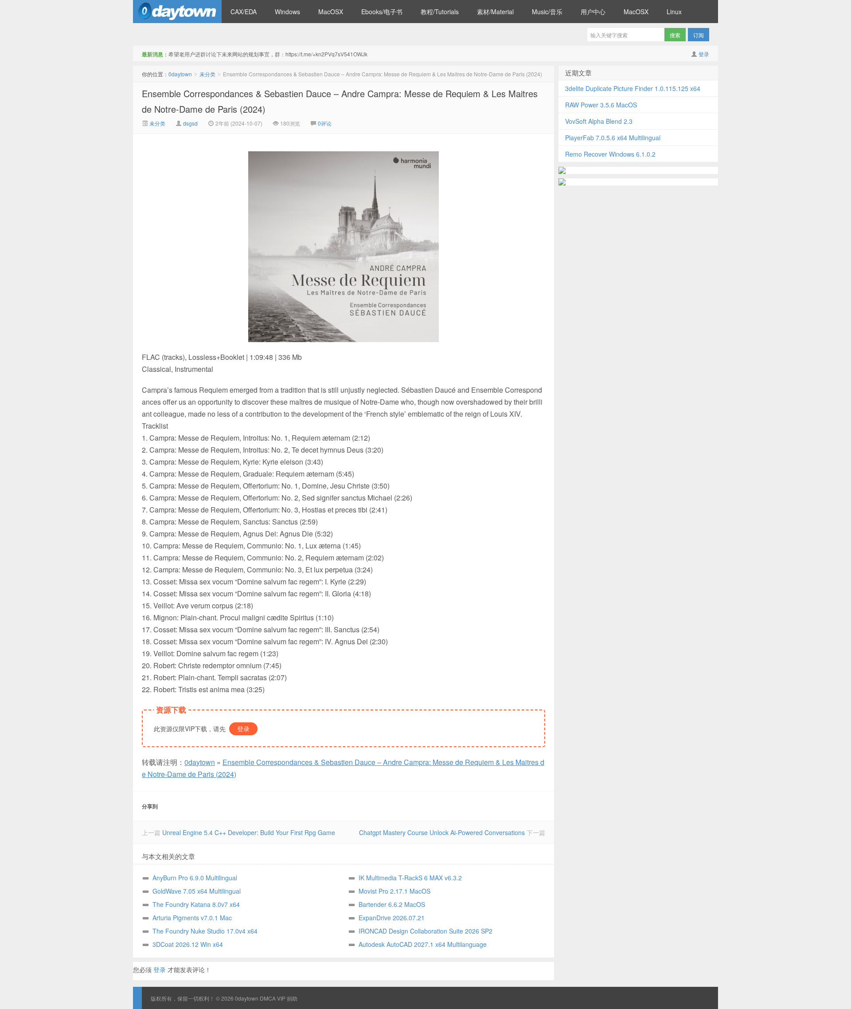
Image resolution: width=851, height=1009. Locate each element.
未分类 (207, 74)
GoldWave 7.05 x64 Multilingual (196, 891)
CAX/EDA (243, 11)
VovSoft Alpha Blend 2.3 (598, 121)
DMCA (268, 998)
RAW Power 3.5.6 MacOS (601, 104)
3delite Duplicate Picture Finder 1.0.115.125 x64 (632, 88)
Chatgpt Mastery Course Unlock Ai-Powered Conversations (442, 832)
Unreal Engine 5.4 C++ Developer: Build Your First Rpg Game (248, 832)
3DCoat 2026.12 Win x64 (187, 944)
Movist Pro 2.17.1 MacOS (394, 891)
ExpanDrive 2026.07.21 (392, 917)
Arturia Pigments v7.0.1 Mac (192, 917)
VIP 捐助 (287, 998)
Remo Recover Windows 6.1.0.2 (610, 154)
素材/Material (495, 11)
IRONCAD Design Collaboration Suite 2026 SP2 (425, 930)
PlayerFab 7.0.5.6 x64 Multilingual (612, 137)
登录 (704, 54)
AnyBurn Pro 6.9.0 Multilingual (194, 877)
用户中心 (593, 11)
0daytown (177, 11)
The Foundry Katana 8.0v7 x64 (196, 904)
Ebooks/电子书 (381, 11)
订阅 (698, 35)
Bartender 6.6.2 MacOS (392, 904)
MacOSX (330, 11)
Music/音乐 (547, 11)
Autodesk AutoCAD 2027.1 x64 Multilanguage (423, 944)
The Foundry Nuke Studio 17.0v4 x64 (205, 930)
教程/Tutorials (440, 11)
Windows (287, 11)
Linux (674, 11)
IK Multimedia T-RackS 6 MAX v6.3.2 (410, 877)
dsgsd (190, 123)
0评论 (325, 123)
